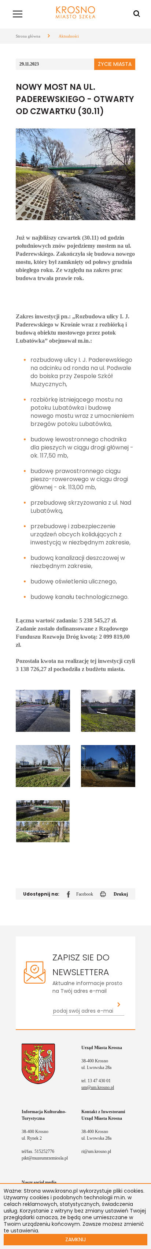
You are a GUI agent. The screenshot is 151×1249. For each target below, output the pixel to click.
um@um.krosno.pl (97, 1087)
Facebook (84, 894)
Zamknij (75, 1239)
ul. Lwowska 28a (96, 1067)
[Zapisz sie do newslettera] (119, 1005)
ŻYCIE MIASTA (115, 64)
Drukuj (121, 894)
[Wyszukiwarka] (136, 14)
